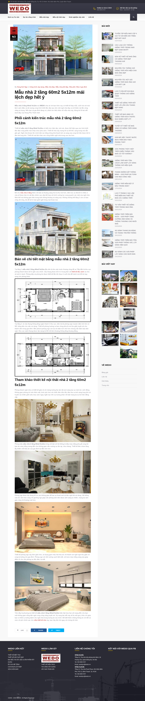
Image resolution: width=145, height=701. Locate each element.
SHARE (38, 630)
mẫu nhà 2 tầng (26, 193)
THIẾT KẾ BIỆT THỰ (14, 655)
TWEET (55, 630)
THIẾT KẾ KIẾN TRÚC (48, 664)
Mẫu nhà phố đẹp (62, 87)
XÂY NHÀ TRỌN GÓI (47, 669)
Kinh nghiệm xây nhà (77, 17)
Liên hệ (91, 17)
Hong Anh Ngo (22, 87)
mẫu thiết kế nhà (40, 620)
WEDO (19, 698)
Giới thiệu (105, 381)
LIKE (24, 630)
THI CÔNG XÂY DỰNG (48, 667)
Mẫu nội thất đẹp (59, 17)
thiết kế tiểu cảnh (78, 272)
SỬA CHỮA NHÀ (13, 669)
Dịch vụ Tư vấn (13, 17)
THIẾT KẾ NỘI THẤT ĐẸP (16, 657)
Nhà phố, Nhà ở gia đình (78, 87)
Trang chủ (105, 385)
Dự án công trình (29, 17)
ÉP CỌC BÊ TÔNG (13, 664)
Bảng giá (105, 372)
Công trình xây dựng (37, 87)
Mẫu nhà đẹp (44, 17)
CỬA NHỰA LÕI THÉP (15, 667)
